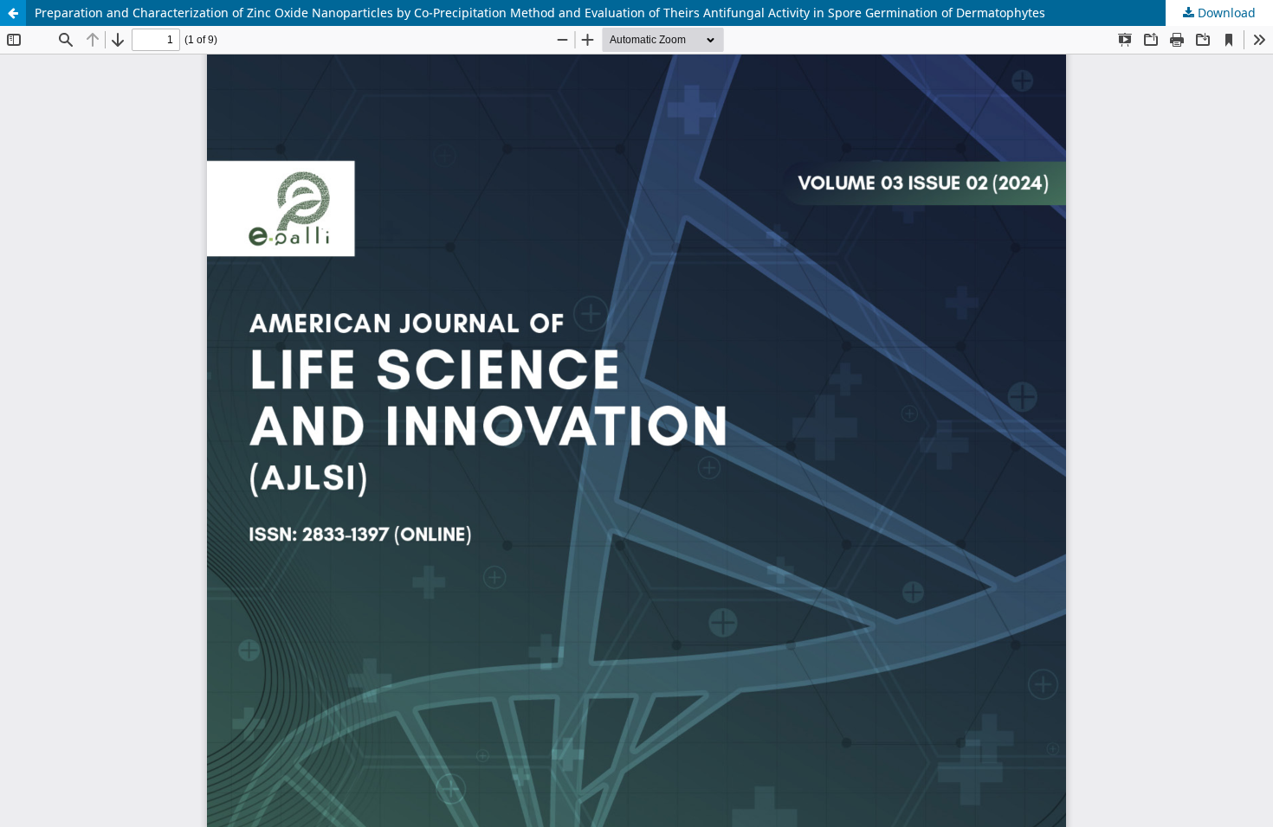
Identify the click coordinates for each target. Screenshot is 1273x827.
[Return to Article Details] (13, 13)
